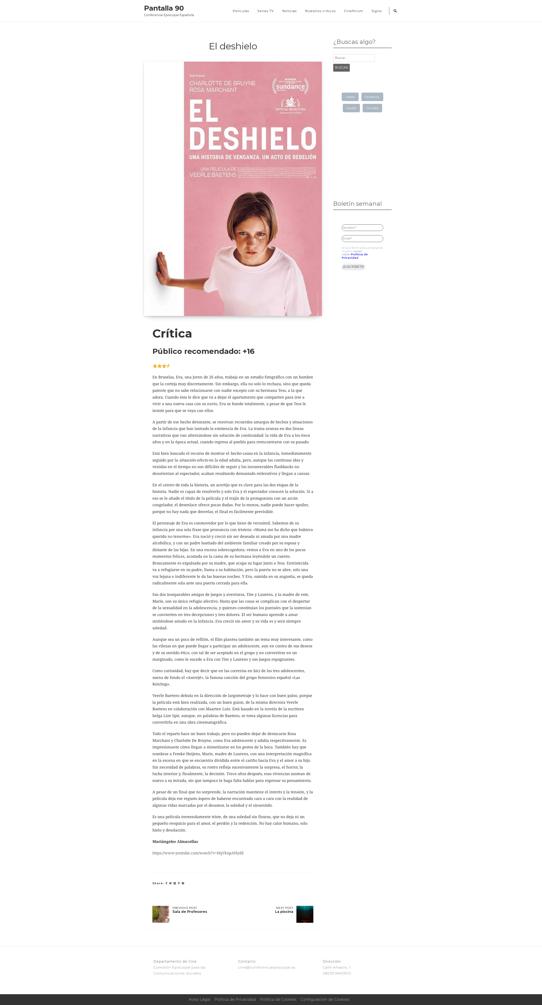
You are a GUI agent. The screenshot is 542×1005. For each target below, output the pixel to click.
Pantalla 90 (164, 8)
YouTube (372, 108)
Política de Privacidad (355, 256)
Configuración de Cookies (325, 999)
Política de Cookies (278, 999)
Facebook (372, 97)
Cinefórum (353, 11)
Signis (377, 11)
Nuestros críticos (320, 11)
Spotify (351, 108)
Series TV (265, 11)
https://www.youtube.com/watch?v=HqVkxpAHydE (198, 852)
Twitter (350, 97)
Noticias (289, 11)
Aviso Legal (199, 999)
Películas (241, 11)
